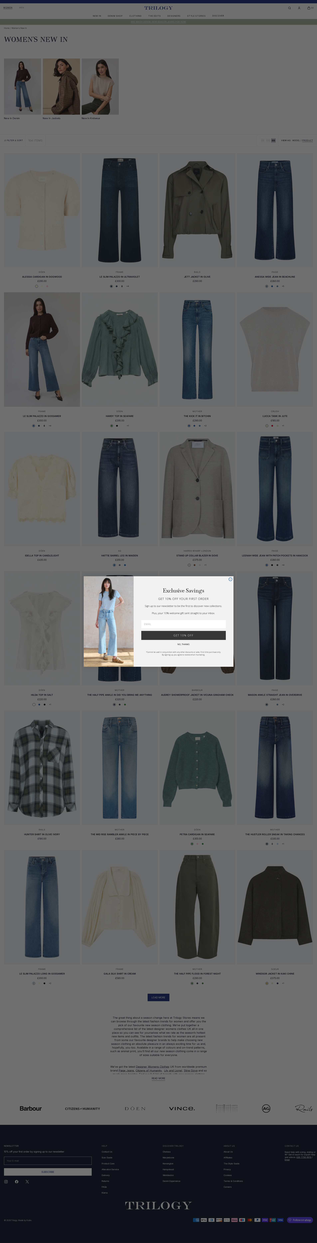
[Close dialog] (230, 579)
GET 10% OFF (183, 635)
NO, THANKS (183, 644)
